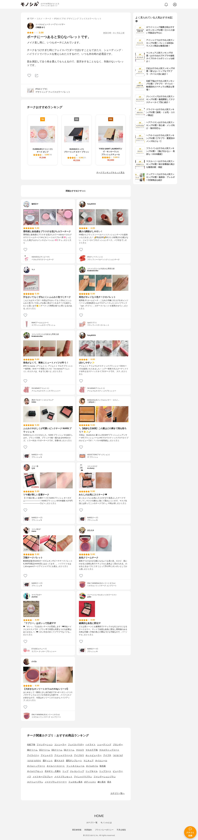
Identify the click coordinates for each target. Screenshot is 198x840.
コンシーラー (60, 744)
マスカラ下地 (92, 750)
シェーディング (104, 744)
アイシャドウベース (63, 755)
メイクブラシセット (63, 776)
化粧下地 (31, 744)
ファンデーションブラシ (105, 776)
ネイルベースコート (56, 766)
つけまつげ (118, 755)
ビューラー (118, 771)
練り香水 (102, 782)
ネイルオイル (92, 766)
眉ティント (48, 760)
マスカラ (80, 750)
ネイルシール (101, 760)
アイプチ (107, 755)
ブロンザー (118, 744)
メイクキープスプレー (43, 776)
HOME (99, 816)
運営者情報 (76, 830)
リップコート (105, 771)
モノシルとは (106, 822)
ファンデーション (45, 744)
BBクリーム (32, 750)
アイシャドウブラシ (83, 776)
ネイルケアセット (35, 771)
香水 (109, 782)
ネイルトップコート (36, 766)
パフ (29, 776)
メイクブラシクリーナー (56, 782)
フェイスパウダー (76, 744)
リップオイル (92, 771)
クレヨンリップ (77, 771)
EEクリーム (69, 750)
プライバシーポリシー (104, 830)
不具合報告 (121, 830)
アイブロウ (79, 755)
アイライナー (33, 755)
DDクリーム (57, 750)
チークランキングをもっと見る (110, 172)
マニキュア (89, 760)
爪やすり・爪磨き (53, 771)
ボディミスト (90, 782)
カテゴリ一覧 (91, 822)
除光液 (103, 766)
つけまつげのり (34, 760)
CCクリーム (44, 750)
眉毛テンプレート (74, 760)
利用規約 (88, 830)
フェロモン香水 (75, 782)
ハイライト (91, 744)
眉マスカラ (59, 760)
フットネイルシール (75, 766)
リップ (65, 771)
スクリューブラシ (35, 782)
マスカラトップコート (109, 750)
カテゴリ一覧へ (117, 793)
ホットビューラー (94, 755)
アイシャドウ (47, 755)
